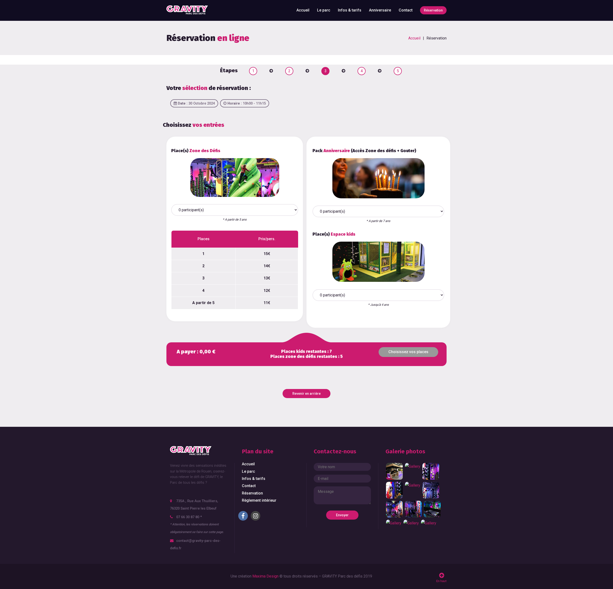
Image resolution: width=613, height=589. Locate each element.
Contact (406, 10)
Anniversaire (380, 10)
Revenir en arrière (306, 393)
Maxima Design (265, 576)
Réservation (433, 10)
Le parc (323, 10)
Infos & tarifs (349, 10)
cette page (216, 532)
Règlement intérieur (259, 500)
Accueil (302, 10)
